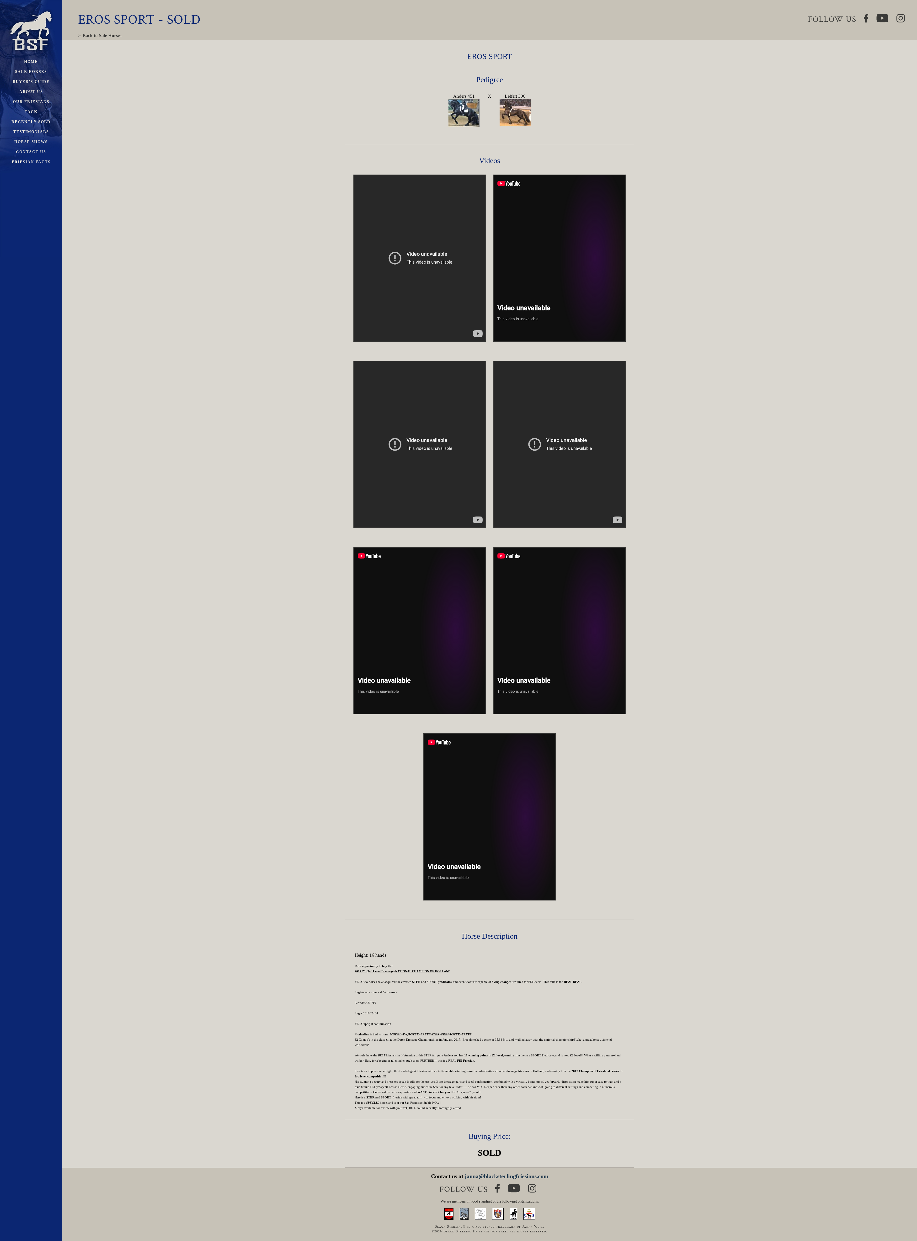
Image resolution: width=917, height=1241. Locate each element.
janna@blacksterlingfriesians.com (506, 1176)
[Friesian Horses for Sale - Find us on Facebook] (497, 1186)
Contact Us (31, 152)
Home (31, 61)
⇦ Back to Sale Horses (99, 35)
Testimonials (31, 132)
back (905, 1219)
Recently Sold (31, 122)
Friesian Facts (31, 162)
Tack (31, 112)
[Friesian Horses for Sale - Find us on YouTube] (514, 1186)
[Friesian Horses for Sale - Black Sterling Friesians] (31, 9)
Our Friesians (31, 102)
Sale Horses (31, 71)
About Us (31, 92)
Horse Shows (31, 142)
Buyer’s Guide (31, 82)
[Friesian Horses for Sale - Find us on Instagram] (532, 1186)
